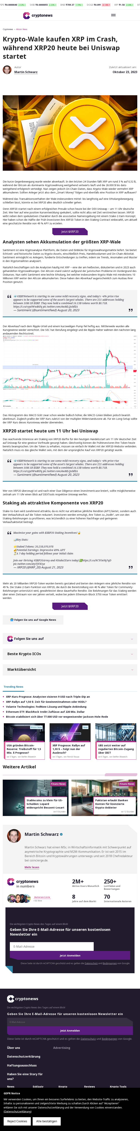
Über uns (13, 1048)
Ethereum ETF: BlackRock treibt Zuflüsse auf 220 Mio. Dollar (45, 711)
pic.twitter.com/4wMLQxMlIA (60, 306)
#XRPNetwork (25, 296)
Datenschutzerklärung (23, 1056)
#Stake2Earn (63, 560)
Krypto (63, 1086)
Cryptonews (8, 29)
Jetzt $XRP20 (70, 232)
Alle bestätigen (46, 1121)
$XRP (37, 303)
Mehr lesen (32, 867)
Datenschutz (91, 963)
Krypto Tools (118, 1086)
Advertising (61, 1048)
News (10, 1086)
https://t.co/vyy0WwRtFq (27, 306)
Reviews (89, 1086)
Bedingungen (110, 963)
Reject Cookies (17, 1121)
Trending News (13, 686)
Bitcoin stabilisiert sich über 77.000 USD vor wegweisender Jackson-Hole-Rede (57, 716)
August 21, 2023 (52, 567)
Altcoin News (21, 29)
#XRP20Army (42, 560)
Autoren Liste (42, 897)
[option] (24, 741)
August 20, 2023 (68, 310)
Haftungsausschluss (22, 1065)
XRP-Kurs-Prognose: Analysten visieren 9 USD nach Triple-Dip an (48, 696)
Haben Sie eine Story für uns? (25, 1076)
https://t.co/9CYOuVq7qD (96, 560)
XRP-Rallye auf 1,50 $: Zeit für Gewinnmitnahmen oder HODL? (46, 701)
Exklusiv (38, 1086)
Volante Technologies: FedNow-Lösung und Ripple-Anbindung (46, 706)
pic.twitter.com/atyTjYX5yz (29, 564)
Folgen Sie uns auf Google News (35, 619)
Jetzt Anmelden (70, 955)
